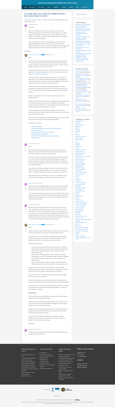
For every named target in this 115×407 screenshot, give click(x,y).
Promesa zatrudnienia (81, 182)
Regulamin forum (44, 359)
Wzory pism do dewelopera (82, 227)
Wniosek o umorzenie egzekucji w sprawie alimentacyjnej (45, 136)
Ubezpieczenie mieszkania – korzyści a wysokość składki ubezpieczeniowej (82, 60)
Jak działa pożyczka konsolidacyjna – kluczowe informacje (82, 33)
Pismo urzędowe (79, 174)
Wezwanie (78, 212)
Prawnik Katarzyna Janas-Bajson (34, 54)
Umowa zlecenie (79, 209)
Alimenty (78, 123)
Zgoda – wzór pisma (80, 236)
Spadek (77, 194)
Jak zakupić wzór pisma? (46, 354)
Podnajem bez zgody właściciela (83, 82)
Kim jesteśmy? (84, 7)
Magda (29, 24)
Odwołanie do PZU (80, 151)
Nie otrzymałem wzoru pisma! (47, 356)
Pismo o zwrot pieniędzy (81, 172)
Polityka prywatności (45, 363)
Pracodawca (78, 179)
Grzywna (78, 134)
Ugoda (77, 197)
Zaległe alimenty (35, 137)
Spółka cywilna (79, 196)
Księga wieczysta (80, 139)
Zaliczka (77, 234)
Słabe (26, 32)
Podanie (77, 176)
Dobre (26, 28)
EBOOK (77, 7)
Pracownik (78, 181)
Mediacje (78, 144)
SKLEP (25, 7)
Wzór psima (31, 7)
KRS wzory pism (79, 138)
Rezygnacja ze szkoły (81, 187)
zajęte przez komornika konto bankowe (37, 74)
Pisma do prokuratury (81, 159)
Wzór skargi (78, 225)
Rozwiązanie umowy (80, 191)
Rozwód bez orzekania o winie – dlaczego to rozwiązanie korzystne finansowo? (83, 38)
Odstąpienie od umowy (81, 149)
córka (29, 143)
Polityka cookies (44, 361)
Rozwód (77, 192)
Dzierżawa (78, 129)
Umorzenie (78, 199)
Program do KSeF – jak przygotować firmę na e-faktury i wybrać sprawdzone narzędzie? (83, 29)
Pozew (77, 177)
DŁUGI (48, 7)
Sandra (29, 329)
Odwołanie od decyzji (81, 153)
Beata (29, 204)
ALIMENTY (71, 7)
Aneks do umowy (80, 124)
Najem (77, 148)
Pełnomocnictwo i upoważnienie (83, 156)
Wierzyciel (78, 214)
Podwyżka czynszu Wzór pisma (66, 361)
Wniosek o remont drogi (81, 216)
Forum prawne (41, 7)
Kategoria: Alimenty (37, 19)
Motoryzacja (78, 146)
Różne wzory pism (80, 189)
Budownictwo (79, 126)
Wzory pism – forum (26, 375)
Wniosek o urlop (79, 217)
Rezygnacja (78, 186)
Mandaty (78, 143)
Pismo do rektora (80, 161)
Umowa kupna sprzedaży (81, 202)
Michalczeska (30, 183)
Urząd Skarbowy (79, 211)
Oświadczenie (79, 154)
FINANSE (63, 7)
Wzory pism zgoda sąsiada (82, 231)
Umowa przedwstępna (81, 204)
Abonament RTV (79, 121)
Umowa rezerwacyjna (81, 206)
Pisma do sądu (79, 158)
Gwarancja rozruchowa (81, 136)
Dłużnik (77, 128)
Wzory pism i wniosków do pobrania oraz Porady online (57, 3)
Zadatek (77, 232)
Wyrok (77, 224)
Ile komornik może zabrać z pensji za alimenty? (43, 132)
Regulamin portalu (44, 357)
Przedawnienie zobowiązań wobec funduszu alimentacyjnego (46, 128)
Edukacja (78, 131)
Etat (77, 133)
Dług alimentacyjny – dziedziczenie (40, 134)
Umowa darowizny (80, 201)
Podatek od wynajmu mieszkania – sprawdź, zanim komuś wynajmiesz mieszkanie (83, 55)
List (76, 141)
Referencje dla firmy (80, 184)
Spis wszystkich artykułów (46, 368)
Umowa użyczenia (80, 207)
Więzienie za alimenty (37, 126)
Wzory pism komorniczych (82, 229)
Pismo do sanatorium (80, 163)
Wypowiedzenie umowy (81, 222)
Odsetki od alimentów (37, 130)
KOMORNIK (55, 7)
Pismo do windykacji (80, 167)
